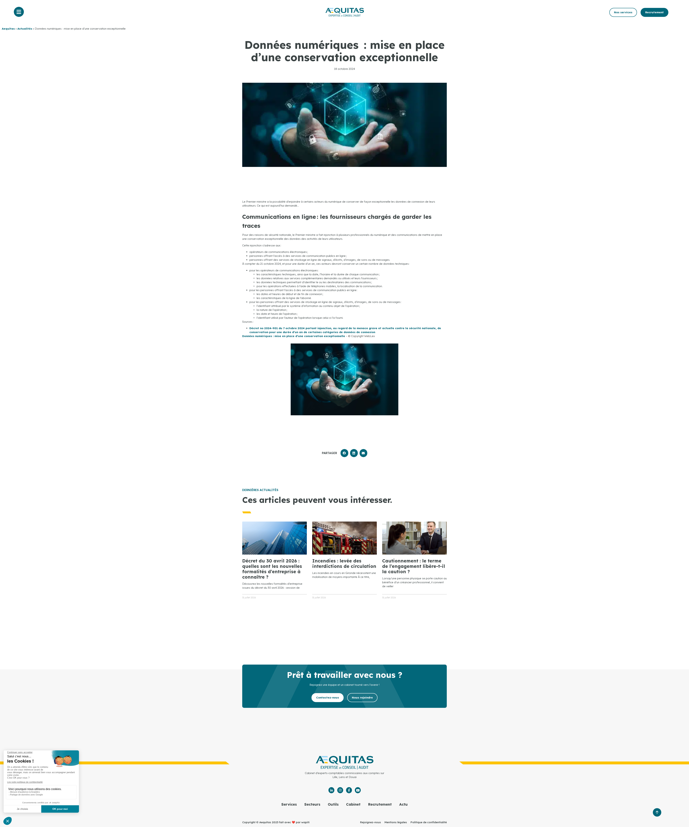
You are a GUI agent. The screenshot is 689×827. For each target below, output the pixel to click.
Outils (333, 804)
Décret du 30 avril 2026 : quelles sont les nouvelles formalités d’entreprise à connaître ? (272, 569)
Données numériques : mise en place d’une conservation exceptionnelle (294, 336)
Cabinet (353, 804)
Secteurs (312, 804)
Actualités (24, 28)
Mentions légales (396, 822)
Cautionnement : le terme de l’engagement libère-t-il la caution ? (413, 566)
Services (289, 804)
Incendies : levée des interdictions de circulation (344, 563)
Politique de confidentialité (429, 822)
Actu (403, 804)
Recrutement (380, 804)
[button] (344, 453)
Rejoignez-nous (370, 822)
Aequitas (8, 28)
